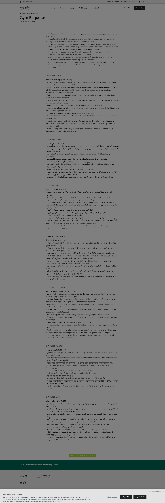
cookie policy (59, 501)
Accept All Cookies (140, 497)
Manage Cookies (112, 497)
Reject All (126, 497)
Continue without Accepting (156, 491)
